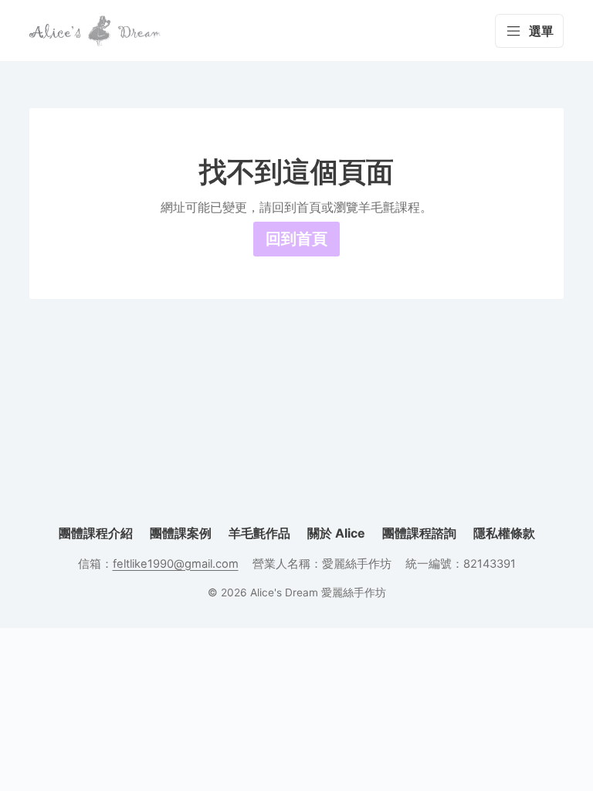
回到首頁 (296, 238)
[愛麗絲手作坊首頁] (95, 30)
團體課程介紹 (96, 533)
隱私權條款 (504, 533)
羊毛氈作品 (259, 533)
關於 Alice (336, 533)
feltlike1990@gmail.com (176, 564)
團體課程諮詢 (419, 533)
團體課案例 (181, 533)
